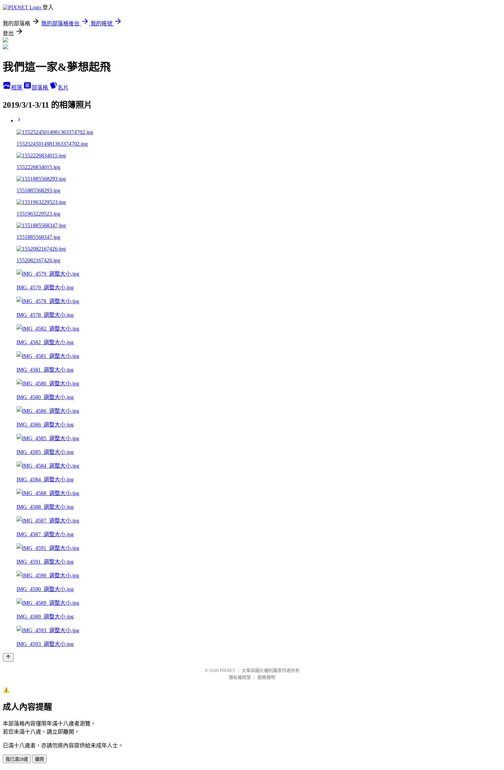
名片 (63, 88)
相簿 (17, 88)
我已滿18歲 (16, 759)
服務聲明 (266, 677)
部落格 (40, 88)
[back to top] (8, 657)
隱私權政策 (240, 677)
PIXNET (227, 670)
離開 (39, 759)
